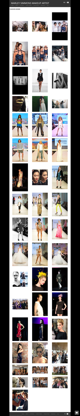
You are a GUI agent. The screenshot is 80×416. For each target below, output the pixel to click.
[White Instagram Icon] (64, 2)
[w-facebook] (66, 2)
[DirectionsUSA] (68, 2)
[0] (67, 413)
